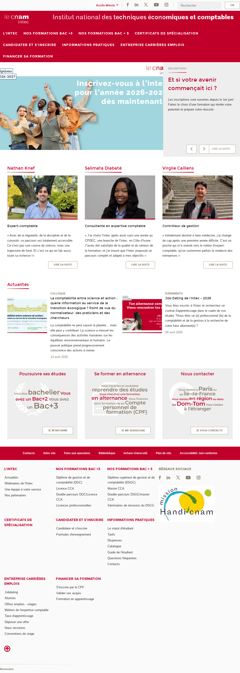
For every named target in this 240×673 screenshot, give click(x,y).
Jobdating (11, 592)
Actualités (11, 477)
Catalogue (114, 546)
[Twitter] (146, 4)
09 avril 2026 (174, 332)
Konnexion (7, 669)
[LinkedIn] (137, 4)
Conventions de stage (19, 633)
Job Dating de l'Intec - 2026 (188, 298)
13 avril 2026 (59, 357)
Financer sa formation (78, 579)
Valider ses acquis (68, 593)
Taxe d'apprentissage (19, 616)
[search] (199, 5)
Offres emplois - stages (21, 604)
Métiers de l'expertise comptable (27, 610)
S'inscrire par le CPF (70, 587)
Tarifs (111, 534)
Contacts (29, 453)
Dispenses (115, 540)
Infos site (49, 453)
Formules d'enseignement (73, 534)
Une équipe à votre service (23, 489)
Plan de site (163, 453)
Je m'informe (58, 430)
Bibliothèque (107, 453)
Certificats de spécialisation (18, 522)
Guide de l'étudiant (120, 552)
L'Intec (10, 469)
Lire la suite (221, 148)
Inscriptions (177, 68)
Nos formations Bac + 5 (129, 469)
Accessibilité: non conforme (198, 453)
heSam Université (135, 453)
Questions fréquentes (122, 558)
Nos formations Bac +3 (78, 469)
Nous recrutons (15, 628)
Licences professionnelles (73, 505)
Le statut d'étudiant (120, 528)
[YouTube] (156, 4)
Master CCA (116, 488)
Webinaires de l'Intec (19, 483)
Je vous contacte (209, 430)
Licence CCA (65, 488)
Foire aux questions (77, 453)
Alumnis (10, 598)
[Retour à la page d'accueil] (16, 19)
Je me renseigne (133, 430)
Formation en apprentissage (75, 599)
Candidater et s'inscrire (79, 520)
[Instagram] (166, 4)
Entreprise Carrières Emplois (24, 581)
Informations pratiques (130, 520)
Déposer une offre (17, 622)
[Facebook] (128, 4)
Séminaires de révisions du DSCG (131, 505)
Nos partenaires (15, 495)
